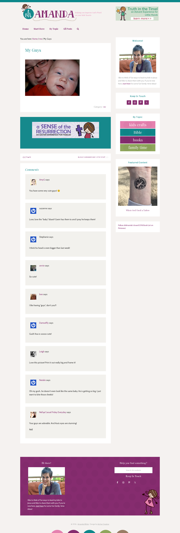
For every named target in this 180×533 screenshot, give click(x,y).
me (104, 107)
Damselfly (44, 323)
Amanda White (83, 524)
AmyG (42, 179)
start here (126, 84)
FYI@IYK (28, 157)
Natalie (42, 380)
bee (41, 294)
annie (41, 265)
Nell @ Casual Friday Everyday (52, 412)
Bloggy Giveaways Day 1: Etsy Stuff (91, 157)
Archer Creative (103, 524)
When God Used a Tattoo (138, 210)
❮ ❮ (24, 157)
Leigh (41, 351)
